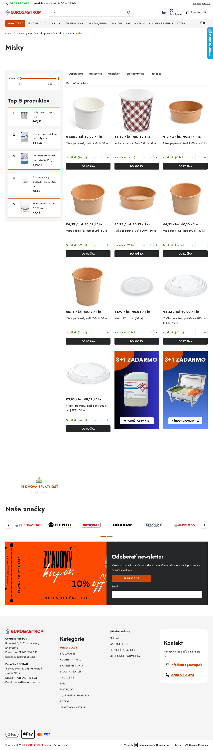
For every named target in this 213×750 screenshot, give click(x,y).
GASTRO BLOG (119, 644)
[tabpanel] (28, 525)
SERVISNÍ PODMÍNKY (122, 650)
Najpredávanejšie (134, 74)
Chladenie (67, 677)
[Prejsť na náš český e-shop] (163, 12)
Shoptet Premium (198, 745)
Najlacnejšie (95, 74)
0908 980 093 (182, 674)
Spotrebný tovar (71, 665)
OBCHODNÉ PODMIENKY (125, 656)
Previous (8, 525)
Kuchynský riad (70, 659)
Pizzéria (65, 701)
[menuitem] (15, 23)
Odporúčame (76, 74)
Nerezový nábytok (73, 707)
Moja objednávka (201, 3)
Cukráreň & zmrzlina (74, 695)
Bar (62, 683)
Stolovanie (67, 654)
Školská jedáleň (71, 671)
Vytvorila (146, 745)
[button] (107, 157)
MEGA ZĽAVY (69, 648)
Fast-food (67, 689)
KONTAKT (115, 638)
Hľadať (128, 12)
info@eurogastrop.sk (186, 664)
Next (204, 525)
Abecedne (155, 74)
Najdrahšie (114, 74)
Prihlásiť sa (131, 578)
